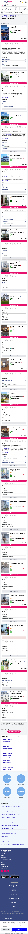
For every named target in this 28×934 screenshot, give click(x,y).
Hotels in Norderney (7, 764)
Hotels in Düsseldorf (7, 748)
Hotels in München (7, 744)
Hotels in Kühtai (4, 836)
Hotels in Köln (6, 746)
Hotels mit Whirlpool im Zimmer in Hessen (10, 814)
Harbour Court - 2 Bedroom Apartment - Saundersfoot (17, 596)
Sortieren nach (17, 12)
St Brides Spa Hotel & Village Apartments (17, 26)
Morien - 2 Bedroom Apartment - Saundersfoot (17, 470)
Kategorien (3, 857)
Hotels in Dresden (7, 769)
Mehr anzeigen (13, 68)
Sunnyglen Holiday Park (16, 427)
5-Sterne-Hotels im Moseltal (7, 828)
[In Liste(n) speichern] (8, 26)
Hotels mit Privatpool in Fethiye (8, 817)
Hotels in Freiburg (7, 762)
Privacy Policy (13, 933)
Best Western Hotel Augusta (7, 841)
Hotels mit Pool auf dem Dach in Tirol (9, 811)
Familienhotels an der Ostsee (7, 809)
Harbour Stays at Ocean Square (16, 262)
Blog (2, 861)
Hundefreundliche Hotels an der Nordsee (10, 806)
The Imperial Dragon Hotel (17, 72)
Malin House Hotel (15, 155)
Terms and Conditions (19, 933)
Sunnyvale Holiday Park (16, 326)
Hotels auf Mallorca (7, 753)
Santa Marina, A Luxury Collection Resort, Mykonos (12, 844)
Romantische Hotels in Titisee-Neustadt (10, 820)
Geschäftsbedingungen (7, 918)
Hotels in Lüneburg (7, 758)
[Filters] (2, 12)
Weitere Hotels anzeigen (14, 731)
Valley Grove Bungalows (16, 360)
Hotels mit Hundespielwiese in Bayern (9, 831)
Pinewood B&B (14, 294)
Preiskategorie (8, 12)
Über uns (3, 853)
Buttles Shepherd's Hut (16, 660)
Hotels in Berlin (6, 741)
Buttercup (12, 393)
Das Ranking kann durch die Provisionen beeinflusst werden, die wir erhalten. (13, 22)
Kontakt (3, 864)
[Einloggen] (26, 2)
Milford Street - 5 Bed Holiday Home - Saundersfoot (17, 692)
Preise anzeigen (14, 41)
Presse (2, 855)
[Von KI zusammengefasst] (11, 49)
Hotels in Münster (7, 755)
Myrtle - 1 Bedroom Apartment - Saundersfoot (18, 502)
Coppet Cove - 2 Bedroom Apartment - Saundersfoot (17, 626)
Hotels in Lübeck (6, 760)
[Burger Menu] (2, 2)
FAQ (2, 862)
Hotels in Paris (6, 751)
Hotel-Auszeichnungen (6, 859)
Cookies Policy (7, 933)
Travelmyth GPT (4, 866)
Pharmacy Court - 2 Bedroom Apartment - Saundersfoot (17, 534)
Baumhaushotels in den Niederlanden (9, 822)
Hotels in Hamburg (7, 739)
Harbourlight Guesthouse (17, 196)
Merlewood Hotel (14, 113)
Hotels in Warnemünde (8, 767)
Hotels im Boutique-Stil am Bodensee (9, 825)
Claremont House (14, 230)
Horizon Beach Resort (6, 839)
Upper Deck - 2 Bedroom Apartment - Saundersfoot (17, 564)
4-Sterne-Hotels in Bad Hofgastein (8, 833)
